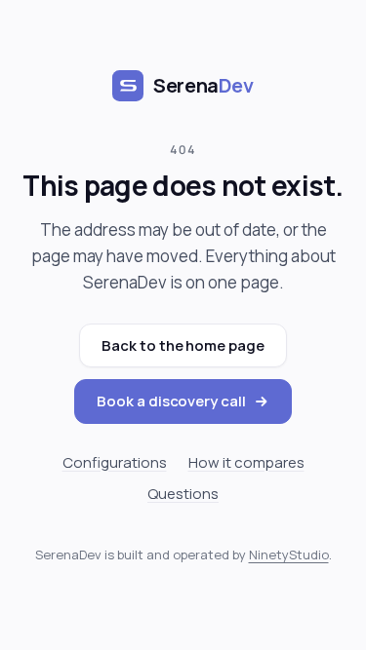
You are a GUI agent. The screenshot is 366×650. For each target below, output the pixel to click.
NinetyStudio (289, 554)
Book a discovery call (171, 401)
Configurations (114, 462)
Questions (183, 493)
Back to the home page (183, 345)
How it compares (246, 462)
